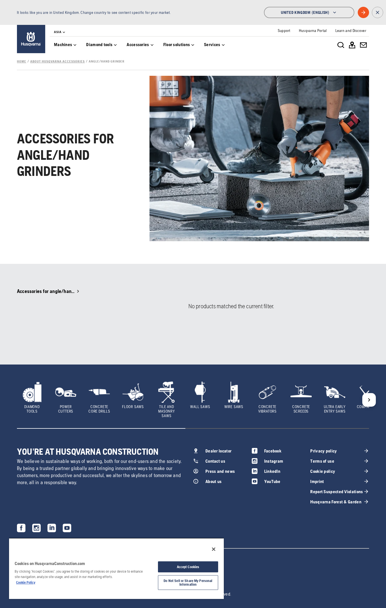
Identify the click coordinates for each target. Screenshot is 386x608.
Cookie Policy (25, 582)
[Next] (369, 400)
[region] (116, 568)
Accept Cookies (188, 567)
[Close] (213, 549)
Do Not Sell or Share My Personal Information (188, 583)
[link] (31, 39)
